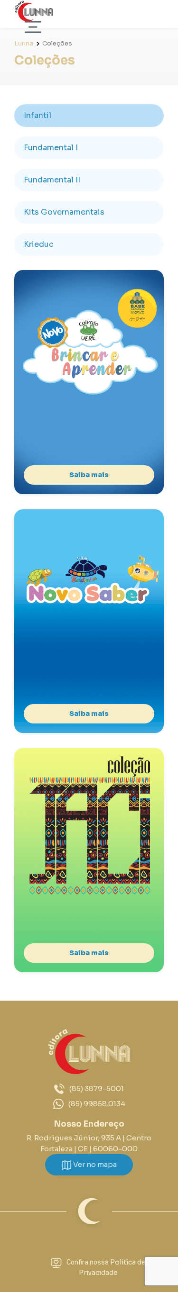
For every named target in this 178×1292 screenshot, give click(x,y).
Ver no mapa (94, 1164)
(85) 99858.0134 (96, 1103)
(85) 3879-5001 (96, 1088)
